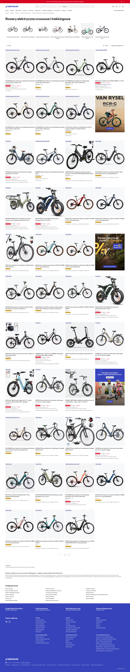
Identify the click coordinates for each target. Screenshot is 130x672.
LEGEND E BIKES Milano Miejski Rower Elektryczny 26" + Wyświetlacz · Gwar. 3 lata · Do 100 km (79, 401)
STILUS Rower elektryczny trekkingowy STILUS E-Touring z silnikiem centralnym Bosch (78, 127)
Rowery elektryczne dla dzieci (87, 37)
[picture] (20, 64)
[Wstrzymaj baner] (121, 2)
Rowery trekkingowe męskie (12, 592)
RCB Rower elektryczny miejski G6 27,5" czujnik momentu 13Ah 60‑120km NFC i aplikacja (18, 401)
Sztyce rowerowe (9, 596)
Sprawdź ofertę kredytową (110, 266)
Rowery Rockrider (50, 588)
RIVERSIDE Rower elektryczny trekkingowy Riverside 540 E (49, 172)
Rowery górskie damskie (11, 600)
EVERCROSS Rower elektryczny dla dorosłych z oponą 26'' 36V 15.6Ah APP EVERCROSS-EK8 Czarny (79, 172)
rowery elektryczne (34, 575)
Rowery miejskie (90, 598)
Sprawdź (110, 401)
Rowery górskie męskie (51, 594)
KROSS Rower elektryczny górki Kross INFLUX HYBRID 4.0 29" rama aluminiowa (50, 266)
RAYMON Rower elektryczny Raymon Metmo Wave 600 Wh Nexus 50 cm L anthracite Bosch (109, 172)
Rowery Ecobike (90, 592)
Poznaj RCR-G (110, 128)
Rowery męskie (9, 588)
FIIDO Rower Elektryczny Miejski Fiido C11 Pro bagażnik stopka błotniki (17, 495)
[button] (17, 87)
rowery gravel (67, 576)
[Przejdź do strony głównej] (11, 6)
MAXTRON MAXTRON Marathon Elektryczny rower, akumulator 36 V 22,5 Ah (49, 495)
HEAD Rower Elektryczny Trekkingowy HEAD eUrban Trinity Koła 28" (19, 266)
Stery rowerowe (90, 596)
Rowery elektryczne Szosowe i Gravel (57, 37)
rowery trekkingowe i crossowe (52, 576)
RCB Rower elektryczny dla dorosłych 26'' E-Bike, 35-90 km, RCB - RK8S (19, 354)
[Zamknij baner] (123, 2)
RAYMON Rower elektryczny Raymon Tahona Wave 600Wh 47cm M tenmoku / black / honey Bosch (49, 307)
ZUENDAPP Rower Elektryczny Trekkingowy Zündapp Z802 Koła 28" (49, 449)
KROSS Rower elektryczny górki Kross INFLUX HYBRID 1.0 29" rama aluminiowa (109, 219)
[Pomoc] (116, 6)
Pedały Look (8, 598)
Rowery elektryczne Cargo (42, 37)
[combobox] (118, 45)
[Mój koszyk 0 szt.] (123, 6)
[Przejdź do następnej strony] (69, 554)
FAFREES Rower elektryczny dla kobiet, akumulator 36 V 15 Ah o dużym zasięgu (109, 354)
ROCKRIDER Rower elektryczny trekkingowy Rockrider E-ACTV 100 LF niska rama (77, 81)
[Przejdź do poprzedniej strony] (60, 554)
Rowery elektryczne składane (72, 37)
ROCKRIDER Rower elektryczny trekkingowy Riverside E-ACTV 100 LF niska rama (50, 81)
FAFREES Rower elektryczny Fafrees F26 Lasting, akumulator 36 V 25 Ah (18, 172)
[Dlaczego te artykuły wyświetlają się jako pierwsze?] (103, 45)
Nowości (70, 10)
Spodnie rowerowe (90, 588)
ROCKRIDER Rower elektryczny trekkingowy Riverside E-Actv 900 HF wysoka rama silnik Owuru (20, 449)
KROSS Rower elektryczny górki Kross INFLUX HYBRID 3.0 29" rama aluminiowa (79, 219)
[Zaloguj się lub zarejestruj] (119, 6)
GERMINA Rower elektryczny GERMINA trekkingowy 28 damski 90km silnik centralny (49, 354)
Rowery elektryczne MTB (13, 37)
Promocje (64, 10)
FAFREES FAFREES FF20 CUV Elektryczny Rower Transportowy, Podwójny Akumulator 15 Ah (18, 219)
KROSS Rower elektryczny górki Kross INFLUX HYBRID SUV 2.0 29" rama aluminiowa (109, 495)
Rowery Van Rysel (50, 596)
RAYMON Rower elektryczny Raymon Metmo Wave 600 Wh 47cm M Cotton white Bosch (19, 307)
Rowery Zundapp (9, 594)
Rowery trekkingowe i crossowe (53, 590)
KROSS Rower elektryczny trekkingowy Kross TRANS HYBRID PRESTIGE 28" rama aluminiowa (79, 541)
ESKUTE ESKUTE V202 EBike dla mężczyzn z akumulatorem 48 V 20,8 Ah (47, 219)
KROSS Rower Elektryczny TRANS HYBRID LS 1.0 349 (109, 81)
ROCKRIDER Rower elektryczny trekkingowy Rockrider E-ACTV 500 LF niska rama (77, 495)
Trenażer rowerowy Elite (51, 592)
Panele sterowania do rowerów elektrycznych (97, 594)
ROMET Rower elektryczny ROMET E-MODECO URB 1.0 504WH (79, 307)
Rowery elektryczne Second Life (102, 37)
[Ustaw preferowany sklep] (113, 6)
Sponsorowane (99, 234)
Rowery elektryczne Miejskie (28, 37)
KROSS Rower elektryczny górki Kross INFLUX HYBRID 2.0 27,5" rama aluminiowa (79, 266)
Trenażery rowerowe (91, 590)
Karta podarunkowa (119, 10)
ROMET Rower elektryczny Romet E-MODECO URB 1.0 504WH (49, 541)
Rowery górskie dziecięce (52, 600)
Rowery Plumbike (50, 598)
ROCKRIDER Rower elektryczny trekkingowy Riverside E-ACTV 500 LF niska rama (20, 127)
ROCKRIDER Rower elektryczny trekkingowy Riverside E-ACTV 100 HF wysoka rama (20, 81)
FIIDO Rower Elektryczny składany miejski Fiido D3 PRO (79, 354)
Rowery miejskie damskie (11, 590)
